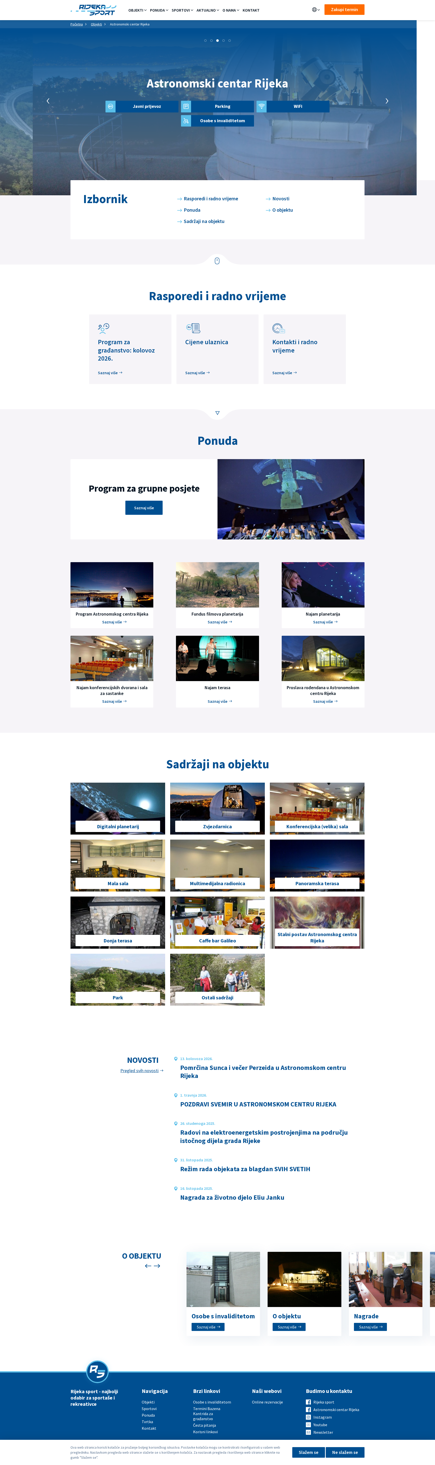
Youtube (320, 1424)
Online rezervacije (267, 1402)
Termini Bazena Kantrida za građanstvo (206, 1413)
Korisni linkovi (205, 1431)
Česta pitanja (204, 1425)
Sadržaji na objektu (204, 221)
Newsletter (323, 1432)
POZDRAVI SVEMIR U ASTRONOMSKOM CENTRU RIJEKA (258, 1104)
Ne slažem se (345, 1452)
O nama (229, 10)
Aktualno (206, 10)
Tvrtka (147, 1421)
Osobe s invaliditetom (212, 1402)
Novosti (280, 198)
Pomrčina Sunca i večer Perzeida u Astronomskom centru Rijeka (263, 1072)
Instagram (322, 1417)
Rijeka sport (323, 1402)
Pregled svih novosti (139, 1070)
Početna (76, 24)
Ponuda (157, 10)
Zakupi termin (344, 9)
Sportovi (181, 10)
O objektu (282, 210)
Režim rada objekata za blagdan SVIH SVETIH (245, 1169)
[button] (205, 40)
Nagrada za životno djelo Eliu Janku (232, 1197)
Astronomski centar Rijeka (336, 1409)
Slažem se (308, 1452)
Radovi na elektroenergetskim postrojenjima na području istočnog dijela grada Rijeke (264, 1136)
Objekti (135, 10)
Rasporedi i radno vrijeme (211, 198)
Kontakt (251, 10)
